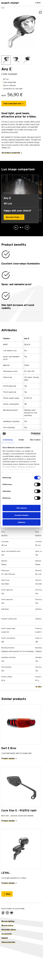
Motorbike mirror (9, 930)
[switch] (37, 484)
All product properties (11, 153)
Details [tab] (21, 440)
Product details (8, 758)
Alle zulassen (21, 508)
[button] (16, 227)
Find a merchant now (12, 104)
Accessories (7, 934)
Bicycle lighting (8, 921)
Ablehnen (21, 522)
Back (8, 894)
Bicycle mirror (7, 925)
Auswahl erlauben (21, 515)
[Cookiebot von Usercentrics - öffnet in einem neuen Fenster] (30, 433)
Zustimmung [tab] (8, 440)
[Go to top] (36, 951)
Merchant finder (12, 217)
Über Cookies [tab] (35, 440)
